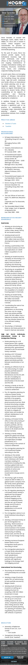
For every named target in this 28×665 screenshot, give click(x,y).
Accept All (7, 657)
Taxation (8, 126)
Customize (14, 661)
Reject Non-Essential (20, 657)
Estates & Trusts (10, 124)
